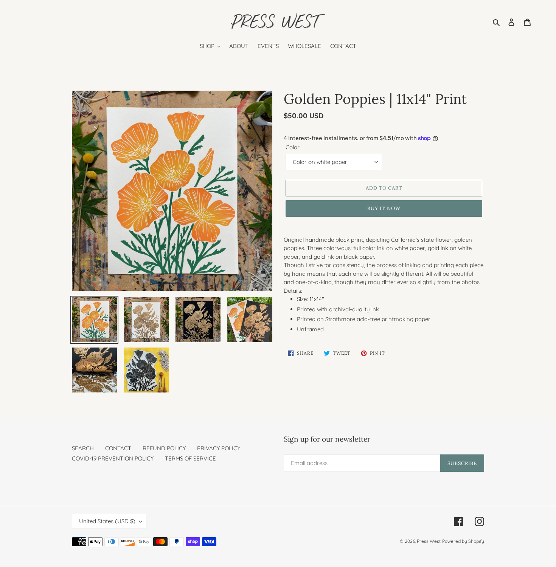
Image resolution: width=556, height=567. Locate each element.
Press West (429, 541)
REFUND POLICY (164, 448)
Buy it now (383, 208)
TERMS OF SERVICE (190, 458)
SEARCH (83, 448)
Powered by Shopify (463, 541)
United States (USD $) (107, 521)
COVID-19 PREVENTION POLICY (113, 458)
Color (293, 147)
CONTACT (118, 448)
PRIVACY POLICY (218, 448)
